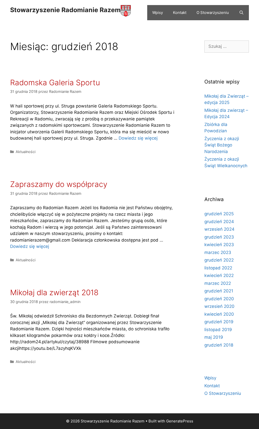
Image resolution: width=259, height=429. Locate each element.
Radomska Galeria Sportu (55, 82)
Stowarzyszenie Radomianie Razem (65, 10)
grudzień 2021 (218, 290)
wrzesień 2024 (219, 229)
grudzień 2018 (218, 345)
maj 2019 (213, 337)
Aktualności (25, 151)
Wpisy (157, 12)
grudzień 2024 (219, 221)
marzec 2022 (217, 283)
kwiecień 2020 (219, 314)
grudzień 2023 (219, 237)
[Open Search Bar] (241, 12)
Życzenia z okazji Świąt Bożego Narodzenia (221, 145)
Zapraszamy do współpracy (58, 184)
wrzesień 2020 (219, 306)
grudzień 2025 (219, 213)
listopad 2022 (218, 267)
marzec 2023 (217, 252)
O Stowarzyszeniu (213, 12)
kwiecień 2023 (219, 244)
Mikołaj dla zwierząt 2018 (54, 292)
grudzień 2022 (219, 260)
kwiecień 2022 (219, 275)
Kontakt (179, 12)
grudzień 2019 (218, 321)
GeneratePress (179, 421)
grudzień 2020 (219, 298)
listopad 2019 (218, 329)
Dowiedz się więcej (138, 138)
